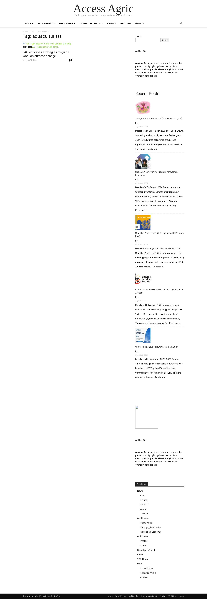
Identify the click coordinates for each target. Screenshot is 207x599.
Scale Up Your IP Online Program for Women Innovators (156, 173)
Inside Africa (146, 522)
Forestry (144, 504)
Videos (143, 545)
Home (25, 31)
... (23, 60)
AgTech (144, 513)
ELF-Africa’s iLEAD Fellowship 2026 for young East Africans (159, 291)
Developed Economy (150, 531)
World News (45, 23)
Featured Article (148, 572)
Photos (143, 540)
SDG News (125, 23)
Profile (111, 23)
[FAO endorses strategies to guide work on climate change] (47, 45)
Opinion (144, 577)
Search (138, 36)
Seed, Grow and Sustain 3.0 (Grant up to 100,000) (158, 118)
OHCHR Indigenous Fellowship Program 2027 (156, 347)
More (138, 23)
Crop (142, 495)
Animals (144, 509)
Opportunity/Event (91, 23)
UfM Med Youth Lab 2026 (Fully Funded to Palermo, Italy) (159, 234)
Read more (152, 149)
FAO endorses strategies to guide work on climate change (46, 54)
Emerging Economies (150, 527)
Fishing (143, 499)
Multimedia (66, 23)
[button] (180, 23)
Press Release (147, 568)
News (28, 23)
